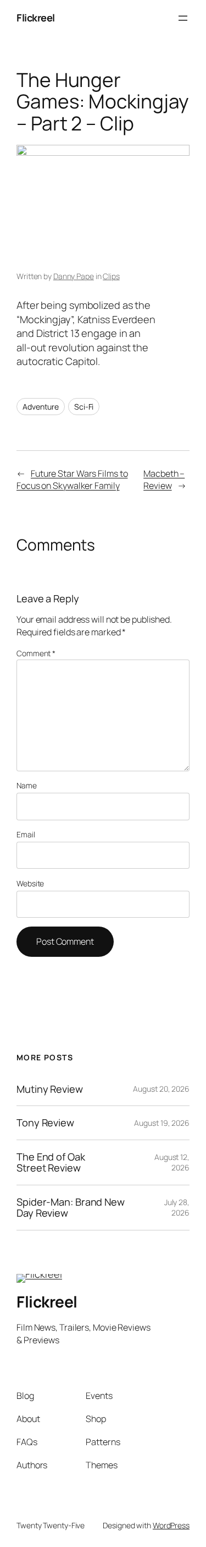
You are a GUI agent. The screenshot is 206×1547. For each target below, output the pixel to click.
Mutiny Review (49, 1088)
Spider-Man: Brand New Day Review (70, 1207)
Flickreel (35, 17)
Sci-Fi (83, 406)
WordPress (171, 1525)
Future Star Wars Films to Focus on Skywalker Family (71, 479)
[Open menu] (183, 18)
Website (30, 883)
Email (25, 834)
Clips (111, 276)
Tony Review (45, 1122)
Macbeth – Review (164, 479)
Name (26, 785)
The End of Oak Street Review (50, 1162)
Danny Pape (73, 276)
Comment (35, 653)
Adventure (41, 406)
